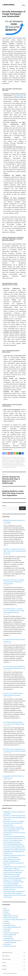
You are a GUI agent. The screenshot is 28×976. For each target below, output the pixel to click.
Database (6, 914)
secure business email (18, 463)
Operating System (8, 925)
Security (4, 458)
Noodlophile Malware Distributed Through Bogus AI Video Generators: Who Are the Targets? (13, 887)
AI (4, 908)
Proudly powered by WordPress (10, 973)
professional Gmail (9, 463)
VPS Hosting (5, 956)
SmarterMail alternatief (7, 464)
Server (5, 931)
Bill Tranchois (7, 457)
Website (6, 944)
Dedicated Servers (7, 952)
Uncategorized (7, 938)
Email (22, 457)
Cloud (5, 912)
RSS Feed (6, 516)
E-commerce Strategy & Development (14, 919)
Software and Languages (10, 933)
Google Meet (17, 460)
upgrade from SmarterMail (11, 467)
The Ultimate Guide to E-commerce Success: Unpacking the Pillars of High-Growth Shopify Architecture (14, 610)
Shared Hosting (6, 959)
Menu (23, 5)
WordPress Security (9, 946)
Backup (5, 910)
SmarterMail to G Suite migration (9, 465)
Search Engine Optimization (11, 927)
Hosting (6, 923)
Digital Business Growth (10, 915)
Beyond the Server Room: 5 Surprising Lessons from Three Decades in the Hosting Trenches (14, 581)
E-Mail (4, 962)
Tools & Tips (8, 458)
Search (4, 505)
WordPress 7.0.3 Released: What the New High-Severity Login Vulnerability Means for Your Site (15, 551)
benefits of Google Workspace (18, 458)
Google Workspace (18, 95)
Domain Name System (10, 917)
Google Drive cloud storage (8, 460)
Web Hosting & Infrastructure (12, 940)
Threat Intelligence (9, 934)
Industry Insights (9, 942)
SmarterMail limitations (18, 464)
